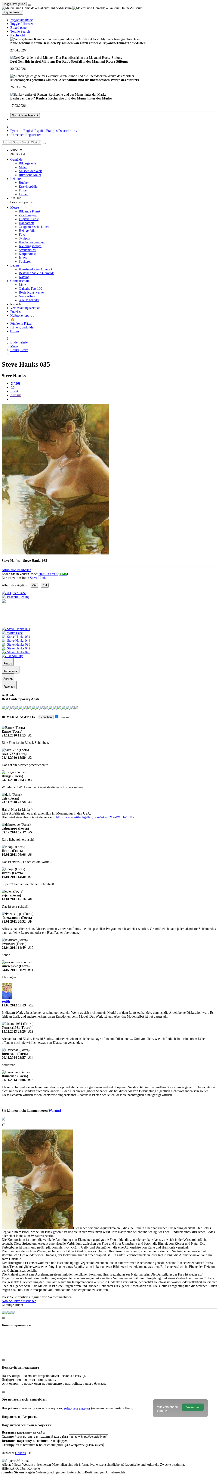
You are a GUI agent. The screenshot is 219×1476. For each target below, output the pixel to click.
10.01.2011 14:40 (14, 877)
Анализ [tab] (15, 395)
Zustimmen (192, 1407)
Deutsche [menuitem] (64, 131)
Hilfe (5, 1468)
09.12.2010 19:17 (14, 832)
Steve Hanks (38, 578)
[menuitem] (75, 131)
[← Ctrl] (16, 597)
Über (23, 1468)
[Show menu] (29, 5)
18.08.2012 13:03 (14, 1005)
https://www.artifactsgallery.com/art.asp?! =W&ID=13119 (95, 817)
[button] (21, 20)
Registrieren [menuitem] (33, 135)
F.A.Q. (14, 1468)
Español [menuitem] (39, 131)
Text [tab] (14, 391)
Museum (18, 152)
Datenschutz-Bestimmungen (86, 1472)
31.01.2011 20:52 (14, 921)
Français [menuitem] (52, 131)
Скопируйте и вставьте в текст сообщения (32, 1445)
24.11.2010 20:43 (14, 780)
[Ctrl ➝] (16, 629)
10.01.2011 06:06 (14, 854)
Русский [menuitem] (16, 131)
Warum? (55, 1110)
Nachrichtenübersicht (25, 115)
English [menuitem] (28, 131)
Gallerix (20, 1453)
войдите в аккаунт (77, 1408)
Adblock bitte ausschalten (19, 1301)
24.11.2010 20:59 (14, 802)
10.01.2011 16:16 (14, 899)
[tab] (15, 383)
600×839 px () (53, 574)
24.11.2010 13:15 (14, 735)
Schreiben (45, 717)
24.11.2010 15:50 (14, 757)
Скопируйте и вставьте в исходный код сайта (35, 1436)
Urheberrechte (115, 1472)
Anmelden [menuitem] (17, 135)
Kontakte (33, 1468)
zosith (6, 1001)
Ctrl (34, 585)
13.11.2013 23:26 (14, 1031)
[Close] (44, 143)
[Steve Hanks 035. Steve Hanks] (55, 553)
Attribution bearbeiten (16, 570)
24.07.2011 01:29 (14, 970)
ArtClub (22, 200)
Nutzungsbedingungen (51, 1472)
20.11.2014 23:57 (14, 1057)
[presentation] (113, 399)
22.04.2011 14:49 (14, 947)
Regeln (30, 1472)
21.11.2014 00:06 (14, 1080)
